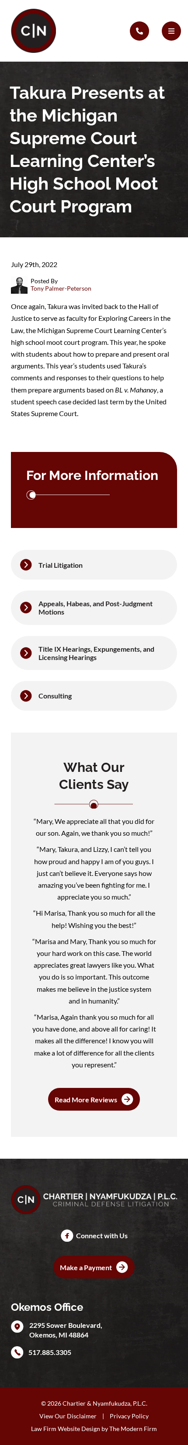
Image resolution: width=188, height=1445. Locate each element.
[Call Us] (139, 31)
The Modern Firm (133, 1428)
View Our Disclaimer (68, 1416)
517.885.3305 (49, 1352)
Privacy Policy (129, 1416)
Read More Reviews (86, 1099)
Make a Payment (86, 1267)
